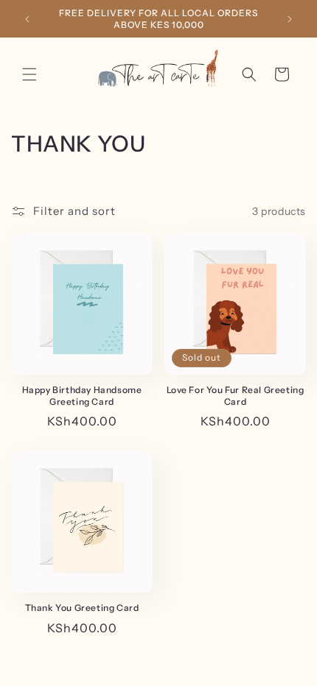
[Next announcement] (290, 19)
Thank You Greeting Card (82, 607)
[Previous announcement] (27, 19)
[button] (29, 74)
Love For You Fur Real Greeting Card (235, 395)
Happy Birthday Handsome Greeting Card (82, 395)
